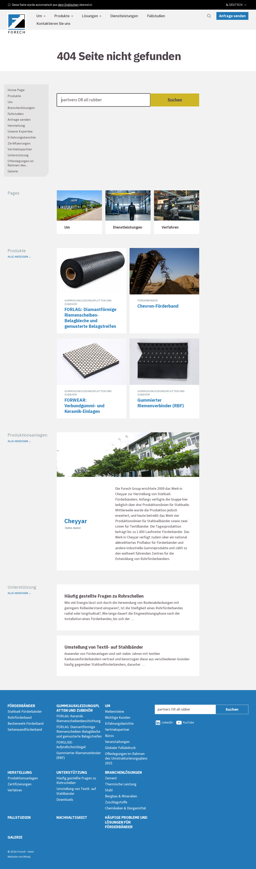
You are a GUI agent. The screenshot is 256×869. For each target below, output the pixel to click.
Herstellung (16, 125)
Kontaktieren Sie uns (53, 23)
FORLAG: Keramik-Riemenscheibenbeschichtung (78, 718)
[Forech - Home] (17, 24)
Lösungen (90, 16)
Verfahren (15, 790)
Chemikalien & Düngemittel (125, 808)
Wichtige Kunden (117, 717)
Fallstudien (156, 16)
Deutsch (235, 5)
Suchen (175, 100)
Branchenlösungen (21, 108)
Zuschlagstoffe (116, 802)
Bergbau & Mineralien (121, 796)
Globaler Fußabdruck (120, 747)
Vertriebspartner (20, 149)
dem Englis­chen (68, 5)
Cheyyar (75, 521)
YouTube (188, 722)
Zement (111, 778)
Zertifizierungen (19, 143)
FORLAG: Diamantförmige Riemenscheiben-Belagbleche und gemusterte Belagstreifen (79, 732)
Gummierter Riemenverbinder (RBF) (78, 755)
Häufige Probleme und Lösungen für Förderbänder (126, 822)
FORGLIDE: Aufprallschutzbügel (71, 745)
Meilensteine (114, 711)
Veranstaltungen (117, 741)
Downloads (64, 799)
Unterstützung (18, 155)
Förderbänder (21, 705)
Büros (109, 735)
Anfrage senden (232, 16)
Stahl (109, 790)
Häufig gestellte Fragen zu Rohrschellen (76, 780)
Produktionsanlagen (23, 778)
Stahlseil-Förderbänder (25, 711)
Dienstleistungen (124, 16)
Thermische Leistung (120, 784)
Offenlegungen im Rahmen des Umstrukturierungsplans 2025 (25, 167)
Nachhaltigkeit (71, 817)
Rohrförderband (20, 717)
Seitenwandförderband (25, 729)
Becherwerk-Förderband (26, 723)
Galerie (13, 171)
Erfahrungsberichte (22, 137)
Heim (31, 851)
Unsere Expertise (20, 131)
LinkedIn (167, 722)
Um (39, 16)
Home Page (16, 90)
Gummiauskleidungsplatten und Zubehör (77, 708)
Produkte (62, 16)
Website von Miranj (19, 856)
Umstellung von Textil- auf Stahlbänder (76, 791)
